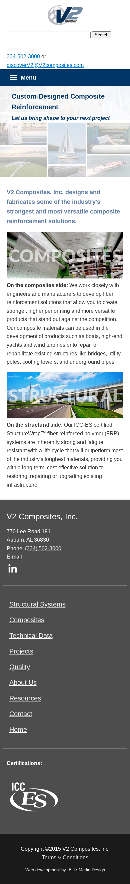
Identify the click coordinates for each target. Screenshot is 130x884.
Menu (28, 77)
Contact (20, 713)
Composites (26, 620)
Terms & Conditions (65, 857)
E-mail (14, 557)
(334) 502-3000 (43, 548)
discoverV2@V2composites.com (45, 65)
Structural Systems (37, 604)
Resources (25, 698)
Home (18, 729)
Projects (21, 651)
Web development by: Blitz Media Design (65, 869)
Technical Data (31, 635)
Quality (19, 666)
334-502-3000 (23, 56)
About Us (23, 682)
